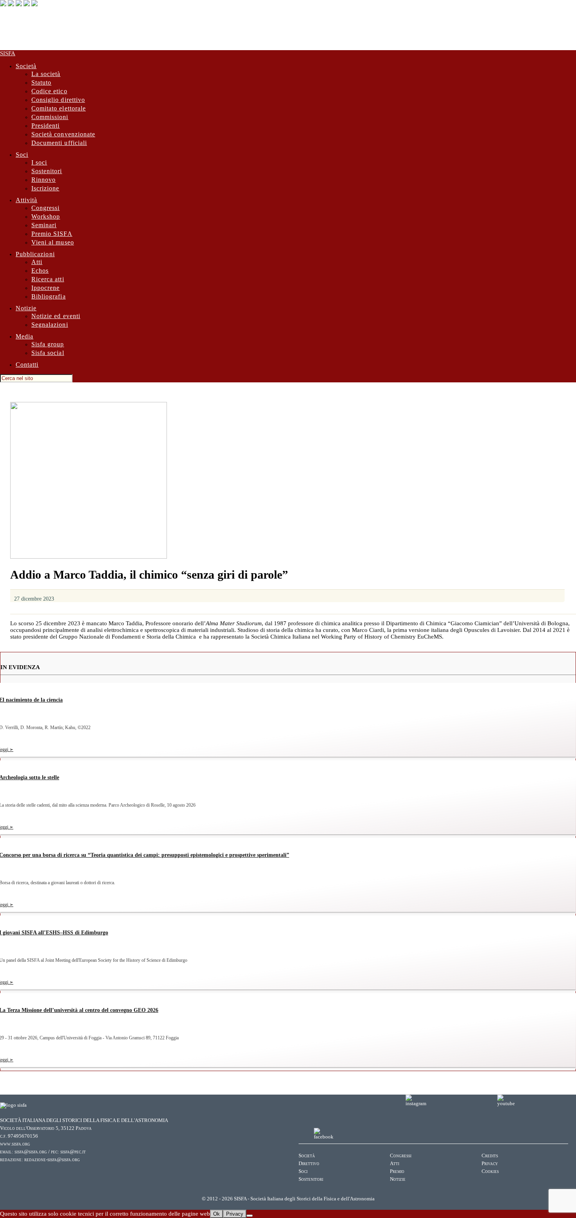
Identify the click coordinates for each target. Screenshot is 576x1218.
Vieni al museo (52, 242)
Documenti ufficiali (59, 142)
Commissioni (50, 117)
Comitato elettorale (58, 108)
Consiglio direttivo (58, 99)
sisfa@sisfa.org (30, 1152)
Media (24, 336)
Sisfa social (47, 352)
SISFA (7, 53)
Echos (40, 270)
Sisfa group (47, 344)
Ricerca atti (47, 279)
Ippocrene (45, 287)
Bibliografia (48, 296)
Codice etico (49, 91)
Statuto (41, 82)
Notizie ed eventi (55, 316)
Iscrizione (45, 188)
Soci (22, 154)
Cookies (490, 1171)
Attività (26, 200)
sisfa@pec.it (73, 1152)
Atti (36, 262)
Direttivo (309, 1163)
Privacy (490, 1163)
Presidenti (45, 125)
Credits (490, 1155)
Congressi (45, 208)
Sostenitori (46, 171)
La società (46, 74)
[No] (249, 1215)
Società (26, 66)
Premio (397, 1171)
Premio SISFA (51, 233)
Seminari (43, 225)
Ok (216, 1214)
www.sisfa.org (15, 1144)
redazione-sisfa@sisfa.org (52, 1159)
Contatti (27, 364)
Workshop (45, 216)
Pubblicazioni (35, 254)
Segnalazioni (49, 324)
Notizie (26, 308)
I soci (39, 162)
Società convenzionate (63, 134)
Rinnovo (43, 179)
